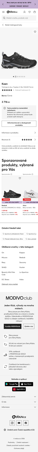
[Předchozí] (2, 4)
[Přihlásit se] (24, 12)
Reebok (22, 257)
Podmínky (11, 442)
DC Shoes (5, 279)
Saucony (22, 262)
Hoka (21, 279)
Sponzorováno (6, 174)
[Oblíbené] (29, 12)
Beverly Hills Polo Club (8, 273)
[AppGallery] (19, 389)
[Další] (35, 4)
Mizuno (4, 257)
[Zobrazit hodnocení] (35, 139)
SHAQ (4, 267)
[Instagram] (12, 423)
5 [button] (16, 90)
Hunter (22, 267)
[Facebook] (25, 423)
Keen (5, 83)
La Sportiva (23, 272)
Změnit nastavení (22, 442)
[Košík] (34, 12)
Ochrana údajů (19, 448)
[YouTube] (19, 423)
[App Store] (26, 384)
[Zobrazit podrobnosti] (35, 132)
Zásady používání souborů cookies (18, 445)
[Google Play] (12, 384)
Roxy (3, 262)
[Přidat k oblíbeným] (35, 31)
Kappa (22, 252)
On (3, 252)
